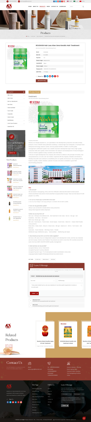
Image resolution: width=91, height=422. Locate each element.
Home (30, 6)
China (83, 1)
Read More (15, 167)
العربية (77, 1)
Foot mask (10, 111)
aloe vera (53, 259)
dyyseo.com (73, 419)
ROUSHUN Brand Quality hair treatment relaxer (45, 342)
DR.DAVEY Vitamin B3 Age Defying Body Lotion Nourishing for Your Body (18, 187)
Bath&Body (10, 120)
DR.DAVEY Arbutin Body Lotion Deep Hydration (17, 172)
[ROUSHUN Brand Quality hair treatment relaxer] (45, 330)
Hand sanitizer (11, 108)
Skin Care (10, 95)
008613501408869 (13, 1)
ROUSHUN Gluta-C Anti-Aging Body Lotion (17, 217)
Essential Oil (11, 126)
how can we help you (16, 143)
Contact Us (54, 6)
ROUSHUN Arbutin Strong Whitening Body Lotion (17, 202)
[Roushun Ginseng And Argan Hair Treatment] (68, 330)
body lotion (34, 399)
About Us (35, 6)
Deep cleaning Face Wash (38, 396)
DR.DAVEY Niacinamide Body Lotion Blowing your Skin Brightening (17, 164)
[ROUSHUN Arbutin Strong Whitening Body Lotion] (9, 203)
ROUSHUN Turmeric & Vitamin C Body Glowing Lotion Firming (18, 210)
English (70, 1)
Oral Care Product (12, 123)
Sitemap (49, 402)
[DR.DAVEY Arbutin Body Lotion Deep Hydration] (9, 173)
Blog (49, 404)
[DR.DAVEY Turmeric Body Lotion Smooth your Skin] (9, 180)
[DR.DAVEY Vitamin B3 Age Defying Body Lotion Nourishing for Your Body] (9, 188)
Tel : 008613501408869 (53, 367)
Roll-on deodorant (12, 101)
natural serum (45, 259)
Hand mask (11, 117)
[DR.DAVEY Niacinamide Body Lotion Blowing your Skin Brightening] (9, 165)
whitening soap (35, 391)
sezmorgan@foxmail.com (26, 1)
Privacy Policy (39, 419)
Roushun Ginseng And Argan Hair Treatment (68, 342)
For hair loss (37, 259)
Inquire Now (42, 80)
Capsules (10, 114)
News (48, 6)
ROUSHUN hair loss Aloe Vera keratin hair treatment (47, 276)
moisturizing (34, 394)
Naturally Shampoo (36, 402)
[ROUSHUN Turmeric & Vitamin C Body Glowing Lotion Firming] (9, 210)
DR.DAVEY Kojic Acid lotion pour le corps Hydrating (17, 195)
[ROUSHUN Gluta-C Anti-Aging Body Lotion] (9, 218)
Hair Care (33, 36)
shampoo (34, 410)
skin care (34, 407)
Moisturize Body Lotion (37, 388)
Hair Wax (10, 104)
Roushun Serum (35, 404)
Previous (7, 346)
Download (62, 6)
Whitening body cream (37, 413)
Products (42, 6)
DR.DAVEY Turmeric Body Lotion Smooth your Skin (17, 179)
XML (34, 419)
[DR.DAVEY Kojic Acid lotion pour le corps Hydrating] (9, 195)
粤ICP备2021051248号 (47, 419)
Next (11, 346)
